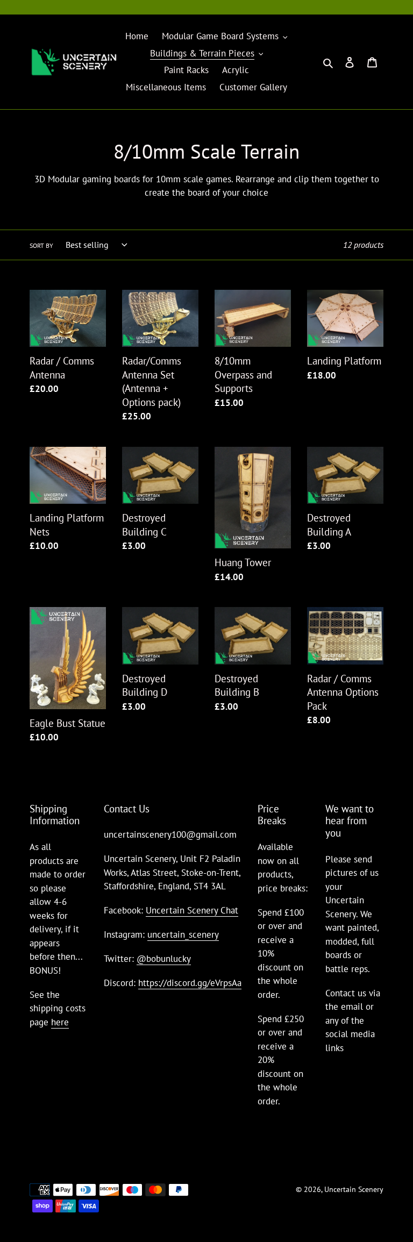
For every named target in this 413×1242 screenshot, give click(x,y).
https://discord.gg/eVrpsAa (189, 983)
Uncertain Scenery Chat (192, 910)
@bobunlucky (164, 959)
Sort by (41, 245)
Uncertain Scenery (353, 1189)
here (60, 1022)
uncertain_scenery (183, 934)
